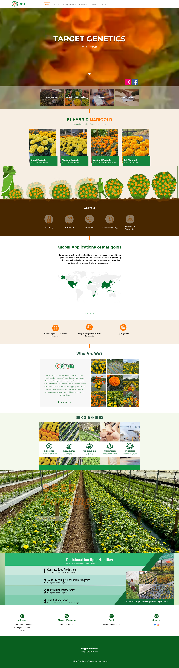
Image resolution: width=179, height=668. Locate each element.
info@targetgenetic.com (111, 624)
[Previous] (11, 512)
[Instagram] (128, 82)
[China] (88, 313)
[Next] (167, 512)
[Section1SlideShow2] (85, 313)
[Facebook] (135, 82)
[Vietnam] (90, 313)
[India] (93, 313)
